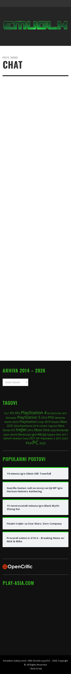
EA (48, 413)
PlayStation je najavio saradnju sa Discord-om (31, 328)
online (43, 426)
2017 (65, 434)
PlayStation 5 (28, 417)
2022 (15, 422)
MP (38, 438)
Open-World (10, 434)
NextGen (17, 438)
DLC (6, 413)
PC (35, 442)
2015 (58, 438)
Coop (41, 422)
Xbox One (42, 429)
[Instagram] (45, 3)
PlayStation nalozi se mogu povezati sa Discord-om (35, 238)
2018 (35, 426)
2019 (47, 422)
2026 (53, 430)
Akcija (41, 434)
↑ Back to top (35, 668)
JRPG (30, 430)
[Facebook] (38, 3)
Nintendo (62, 430)
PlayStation (28, 421)
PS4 (29, 443)
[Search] (7, 3)
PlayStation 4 (34, 412)
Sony (25, 438)
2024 (16, 426)
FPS (12, 413)
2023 (65, 438)
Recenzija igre (27, 434)
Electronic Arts (59, 413)
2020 (42, 443)
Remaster (11, 417)
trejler (21, 429)
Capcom (52, 426)
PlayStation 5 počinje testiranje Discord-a (29, 147)
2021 (32, 438)
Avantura (26, 426)
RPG (17, 413)
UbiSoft (7, 438)
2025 (10, 426)
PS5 (51, 417)
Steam (55, 422)
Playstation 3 (47, 438)
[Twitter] (51, 3)
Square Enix (54, 434)
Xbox (63, 422)
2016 (44, 418)
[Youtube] (58, 3)
